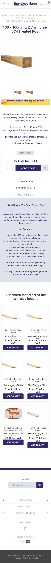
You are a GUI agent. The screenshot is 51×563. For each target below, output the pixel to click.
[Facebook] (20, 529)
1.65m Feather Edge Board (38, 380)
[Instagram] (25, 529)
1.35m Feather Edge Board (13, 380)
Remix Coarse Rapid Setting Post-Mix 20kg (13, 429)
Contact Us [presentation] (25, 195)
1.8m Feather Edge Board (13, 331)
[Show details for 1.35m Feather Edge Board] (13, 364)
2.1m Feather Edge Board (38, 331)
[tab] (25, 181)
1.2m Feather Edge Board (38, 429)
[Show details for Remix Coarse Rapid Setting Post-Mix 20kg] (13, 413)
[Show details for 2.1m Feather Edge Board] (38, 315)
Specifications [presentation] (25, 188)
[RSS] (31, 528)
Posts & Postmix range (32, 265)
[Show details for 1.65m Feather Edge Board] (38, 364)
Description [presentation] (25, 181)
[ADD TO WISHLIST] (45, 168)
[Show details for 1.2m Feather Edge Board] (38, 413)
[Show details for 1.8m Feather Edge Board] (13, 315)
